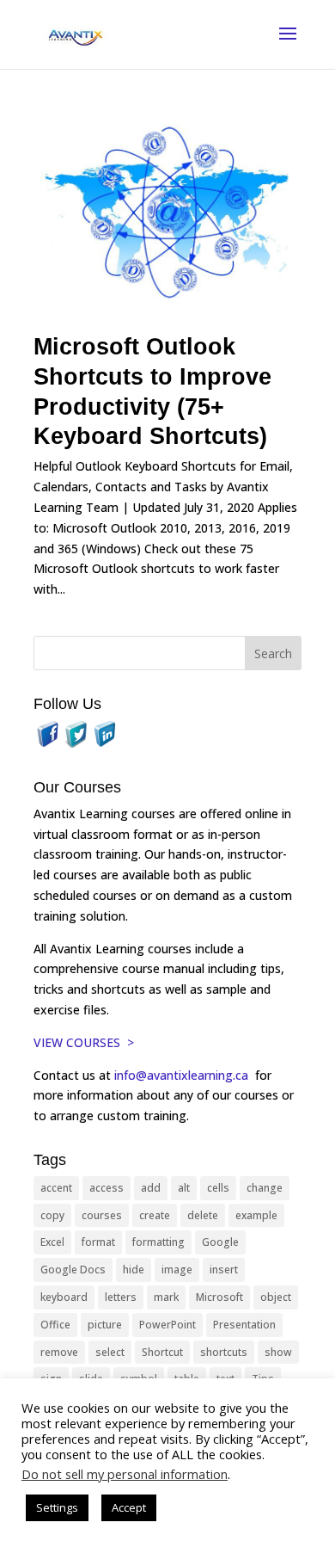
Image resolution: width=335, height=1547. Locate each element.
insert (224, 1269)
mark (166, 1297)
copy (52, 1215)
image (176, 1269)
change (265, 1187)
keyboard (64, 1297)
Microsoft (219, 1297)
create (154, 1215)
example (256, 1215)
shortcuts (223, 1352)
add (151, 1187)
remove (59, 1352)
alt (184, 1187)
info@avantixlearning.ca (183, 1075)
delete (202, 1215)
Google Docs (73, 1269)
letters (121, 1297)
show (278, 1352)
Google (220, 1242)
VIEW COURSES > (84, 1042)
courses (102, 1215)
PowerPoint (167, 1324)
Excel (52, 1242)
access (106, 1187)
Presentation (244, 1324)
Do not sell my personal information (124, 1473)
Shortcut (162, 1352)
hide (133, 1269)
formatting (158, 1242)
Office (55, 1324)
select (110, 1352)
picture (105, 1324)
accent (56, 1187)
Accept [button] (129, 1507)
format (98, 1242)
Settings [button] (57, 1507)
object (275, 1297)
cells (218, 1187)
